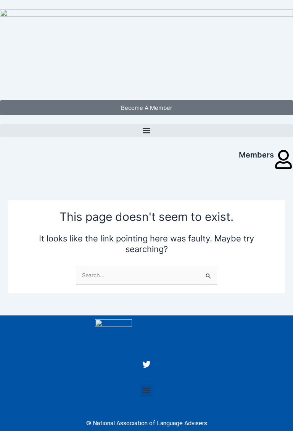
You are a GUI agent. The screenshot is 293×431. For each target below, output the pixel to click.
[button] (146, 130)
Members (256, 154)
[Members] (283, 159)
